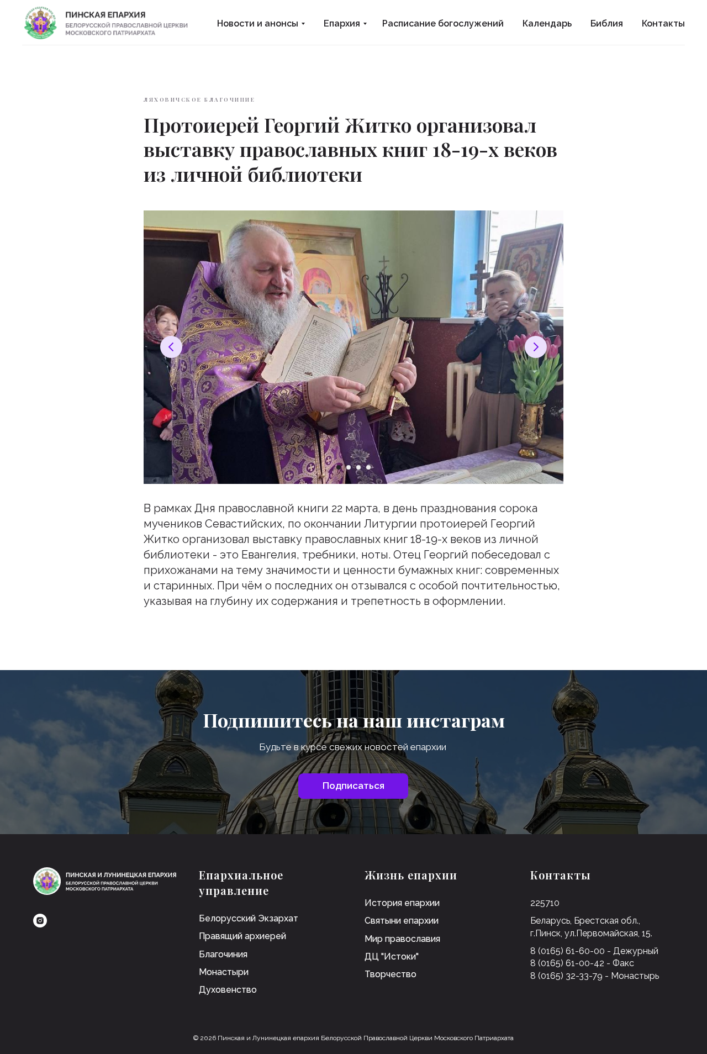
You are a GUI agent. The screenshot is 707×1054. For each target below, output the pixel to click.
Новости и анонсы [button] (257, 23)
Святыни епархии (402, 920)
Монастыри (224, 972)
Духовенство (228, 989)
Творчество (390, 974)
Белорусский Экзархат (248, 918)
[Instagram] (40, 920)
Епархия (342, 23)
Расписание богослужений (443, 23)
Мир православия (402, 939)
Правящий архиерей (242, 936)
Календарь (547, 23)
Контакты (663, 23)
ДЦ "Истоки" (392, 956)
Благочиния (223, 954)
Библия (606, 23)
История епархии (402, 903)
